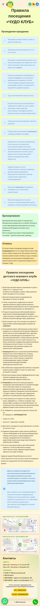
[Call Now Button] (35, 602)
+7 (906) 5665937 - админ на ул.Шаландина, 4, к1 (18, 580)
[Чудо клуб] (10, 4)
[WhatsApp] (29, 4)
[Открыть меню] (3, 4)
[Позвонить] (33, 4)
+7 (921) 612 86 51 (8, 575)
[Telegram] (37, 4)
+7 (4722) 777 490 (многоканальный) (14, 573)
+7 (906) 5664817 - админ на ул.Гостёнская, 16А (17, 578)
